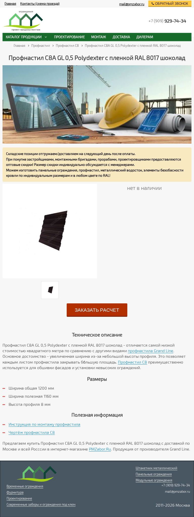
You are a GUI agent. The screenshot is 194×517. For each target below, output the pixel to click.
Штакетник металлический (156, 468)
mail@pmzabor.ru (131, 4)
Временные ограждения (25, 486)
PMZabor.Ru (100, 448)
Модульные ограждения (154, 480)
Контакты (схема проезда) (40, 4)
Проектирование (19, 498)
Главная (10, 4)
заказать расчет (97, 310)
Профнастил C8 (132, 361)
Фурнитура (15, 492)
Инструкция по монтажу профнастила (44, 424)
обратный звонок (171, 4)
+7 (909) (167, 21)
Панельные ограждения (154, 474)
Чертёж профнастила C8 (32, 432)
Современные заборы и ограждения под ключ (41, 504)
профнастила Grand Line (150, 350)
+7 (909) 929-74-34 (175, 485)
